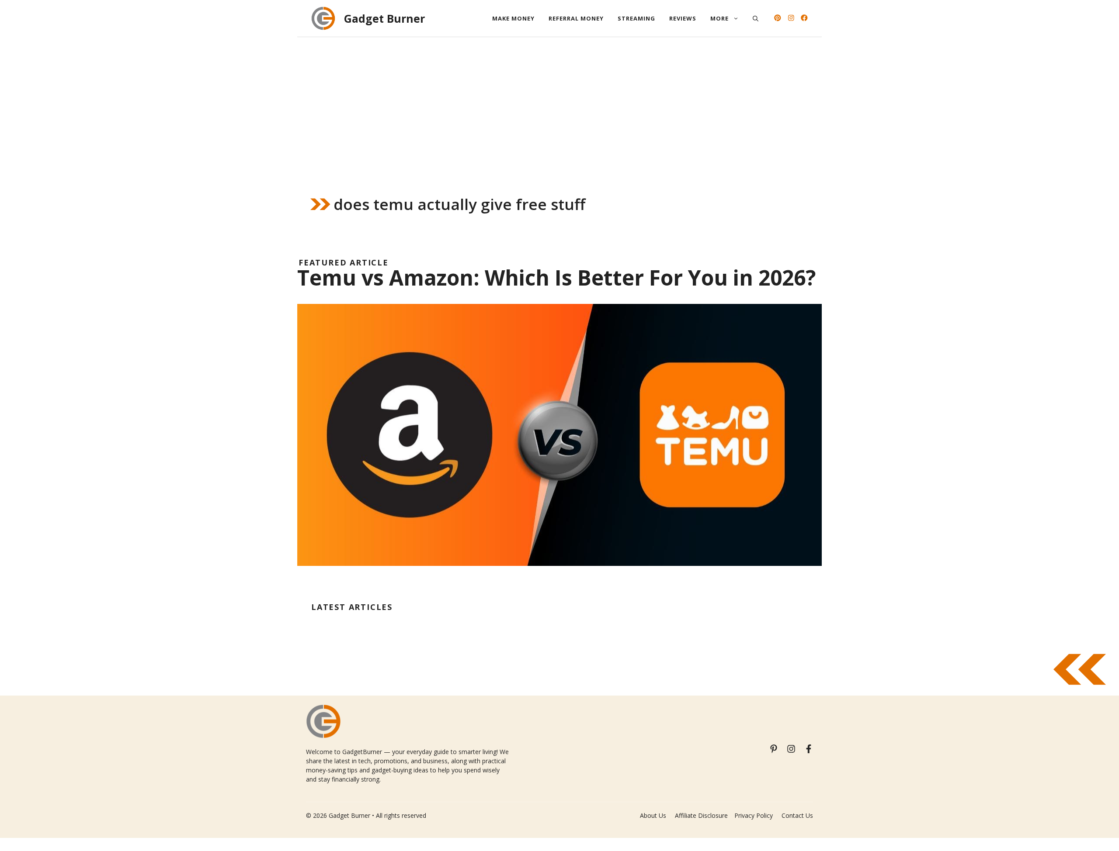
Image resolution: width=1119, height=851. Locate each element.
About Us (653, 815)
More (719, 18)
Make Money (513, 18)
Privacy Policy (753, 815)
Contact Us (797, 815)
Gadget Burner (384, 18)
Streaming (636, 18)
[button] (755, 18)
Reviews (682, 18)
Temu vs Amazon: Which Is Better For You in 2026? (556, 277)
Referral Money (576, 18)
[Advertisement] (559, 102)
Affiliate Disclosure (701, 815)
